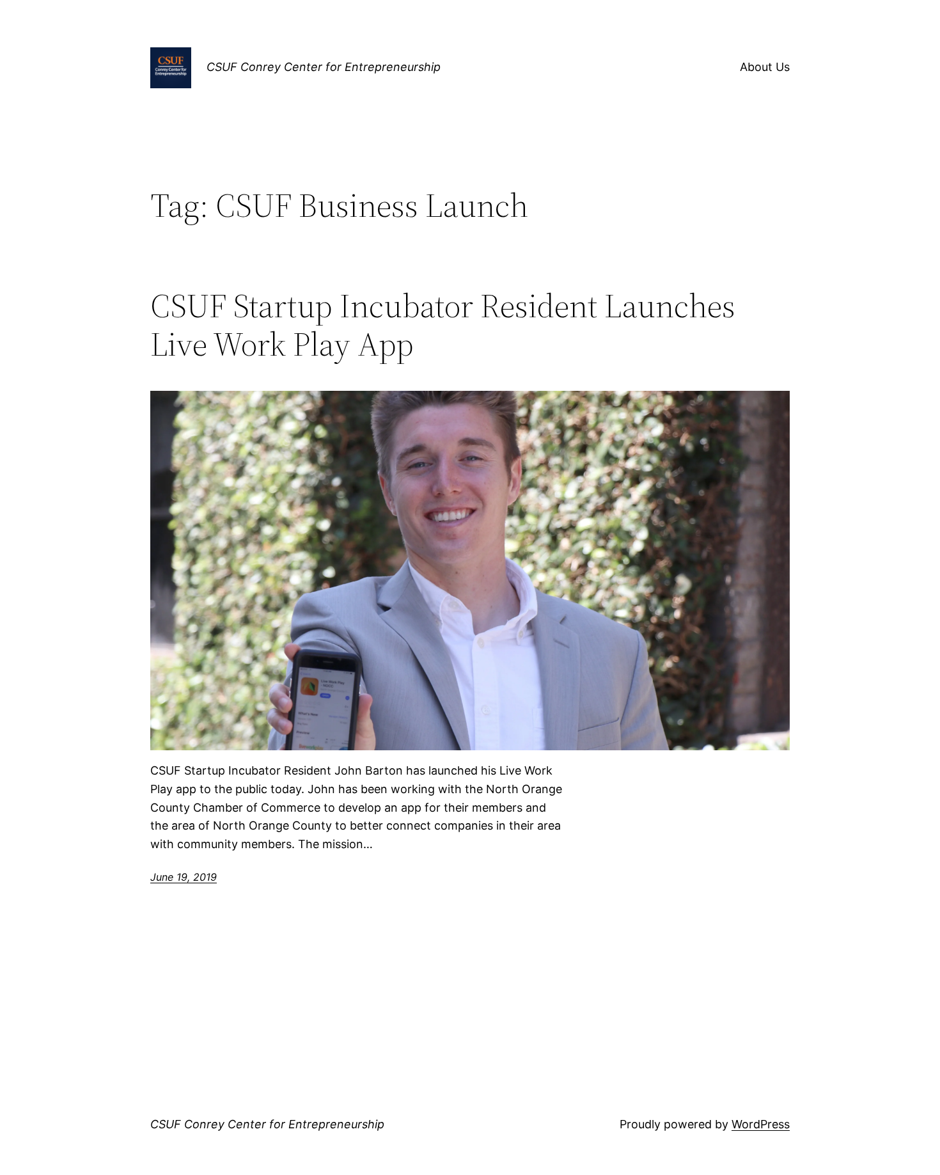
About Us (765, 67)
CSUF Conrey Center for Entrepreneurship (324, 67)
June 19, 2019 (183, 877)
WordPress (761, 1124)
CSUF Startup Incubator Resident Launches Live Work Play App (442, 325)
